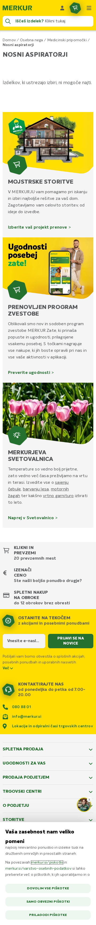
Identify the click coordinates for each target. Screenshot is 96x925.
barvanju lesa (36, 489)
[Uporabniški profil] (62, 8)
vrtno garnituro (58, 496)
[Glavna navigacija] (89, 8)
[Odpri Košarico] (75, 8)
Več (6, 668)
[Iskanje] (8, 21)
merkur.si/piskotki (47, 862)
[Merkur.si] (17, 8)
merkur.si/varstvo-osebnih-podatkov (38, 868)
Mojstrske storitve (41, 182)
